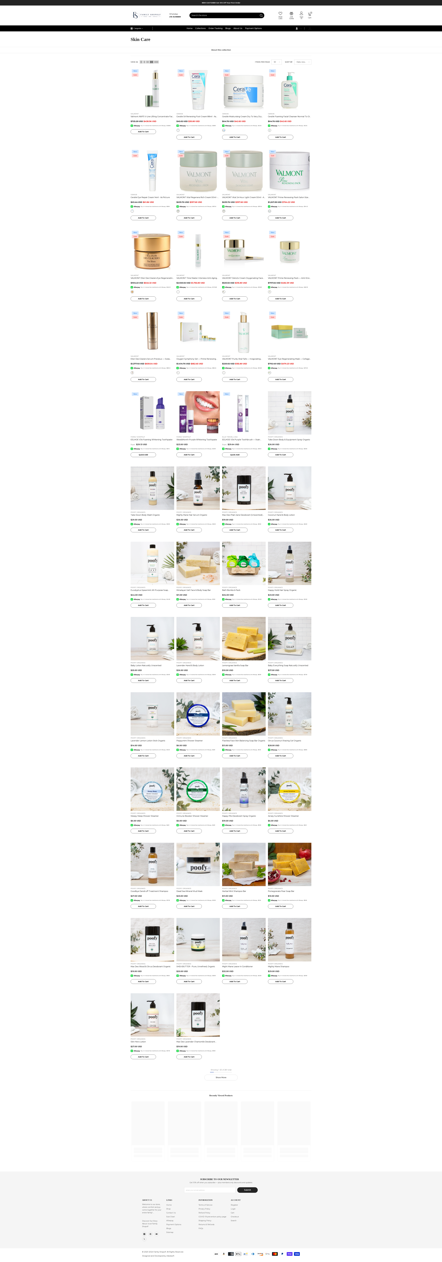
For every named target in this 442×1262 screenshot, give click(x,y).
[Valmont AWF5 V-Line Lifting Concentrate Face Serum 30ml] (152, 90)
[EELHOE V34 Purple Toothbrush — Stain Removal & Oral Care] (244, 413)
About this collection (221, 50)
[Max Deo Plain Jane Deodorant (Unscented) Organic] (244, 488)
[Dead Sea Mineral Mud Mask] (198, 864)
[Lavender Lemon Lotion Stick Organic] (152, 714)
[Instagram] (144, 1234)
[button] (141, 61)
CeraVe (179, 114)
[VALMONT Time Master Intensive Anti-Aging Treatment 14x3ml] (198, 251)
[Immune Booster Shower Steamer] (198, 789)
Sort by (288, 62)
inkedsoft (170, 1256)
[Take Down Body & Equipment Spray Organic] (289, 413)
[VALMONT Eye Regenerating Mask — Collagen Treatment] (289, 332)
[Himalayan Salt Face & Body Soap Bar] (198, 563)
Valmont (135, 114)
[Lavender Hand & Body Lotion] (198, 638)
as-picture (178, 130)
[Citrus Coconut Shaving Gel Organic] (289, 714)
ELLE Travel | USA (230, 437)
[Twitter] (144, 1239)
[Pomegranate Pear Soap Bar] (289, 864)
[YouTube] (156, 1234)
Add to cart (143, 132)
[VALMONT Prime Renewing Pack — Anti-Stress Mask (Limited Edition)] (289, 251)
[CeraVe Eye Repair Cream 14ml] (152, 170)
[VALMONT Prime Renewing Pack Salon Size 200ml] (289, 170)
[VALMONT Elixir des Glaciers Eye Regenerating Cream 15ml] (152, 251)
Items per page (262, 62)
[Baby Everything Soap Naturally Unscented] (289, 638)
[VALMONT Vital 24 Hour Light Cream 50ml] (244, 170)
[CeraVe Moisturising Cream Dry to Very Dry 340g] (244, 90)
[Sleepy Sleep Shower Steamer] (152, 789)
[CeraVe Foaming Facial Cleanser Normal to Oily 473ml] (289, 90)
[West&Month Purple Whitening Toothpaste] (198, 413)
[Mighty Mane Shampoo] (289, 939)
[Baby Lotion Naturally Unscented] (152, 638)
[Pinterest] (150, 1234)
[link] (148, 1151)
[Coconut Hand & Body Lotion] (289, 488)
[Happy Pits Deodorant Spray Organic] (244, 789)
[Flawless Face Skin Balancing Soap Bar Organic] (244, 714)
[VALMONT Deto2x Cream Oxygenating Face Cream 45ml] (244, 251)
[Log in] (309, 28)
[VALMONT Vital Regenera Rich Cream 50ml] (198, 170)
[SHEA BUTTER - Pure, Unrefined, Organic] (198, 939)
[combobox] (223, 15)
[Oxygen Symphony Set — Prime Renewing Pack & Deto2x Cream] (198, 332)
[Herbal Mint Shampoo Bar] (244, 864)
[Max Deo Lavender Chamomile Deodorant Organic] (198, 1015)
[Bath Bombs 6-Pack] (244, 563)
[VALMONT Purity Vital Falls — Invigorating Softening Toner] (244, 332)
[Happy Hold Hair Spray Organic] (289, 563)
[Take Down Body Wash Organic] (152, 488)
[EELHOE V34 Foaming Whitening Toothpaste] (152, 413)
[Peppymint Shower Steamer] (198, 714)
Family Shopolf (138, 437)
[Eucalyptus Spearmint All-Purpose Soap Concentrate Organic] (152, 563)
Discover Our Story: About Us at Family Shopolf (150, 1224)
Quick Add (143, 455)
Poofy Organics (275, 437)
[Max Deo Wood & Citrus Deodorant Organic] (152, 939)
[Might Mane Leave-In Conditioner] (244, 939)
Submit (247, 1190)
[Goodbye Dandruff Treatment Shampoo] (152, 864)
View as (134, 62)
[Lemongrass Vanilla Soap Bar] (244, 638)
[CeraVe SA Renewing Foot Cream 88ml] (198, 90)
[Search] (226, 15)
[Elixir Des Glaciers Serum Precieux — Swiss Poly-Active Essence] (152, 332)
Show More (221, 1077)
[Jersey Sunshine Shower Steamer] (289, 789)
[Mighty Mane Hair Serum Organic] (198, 488)
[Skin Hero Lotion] (152, 1015)
